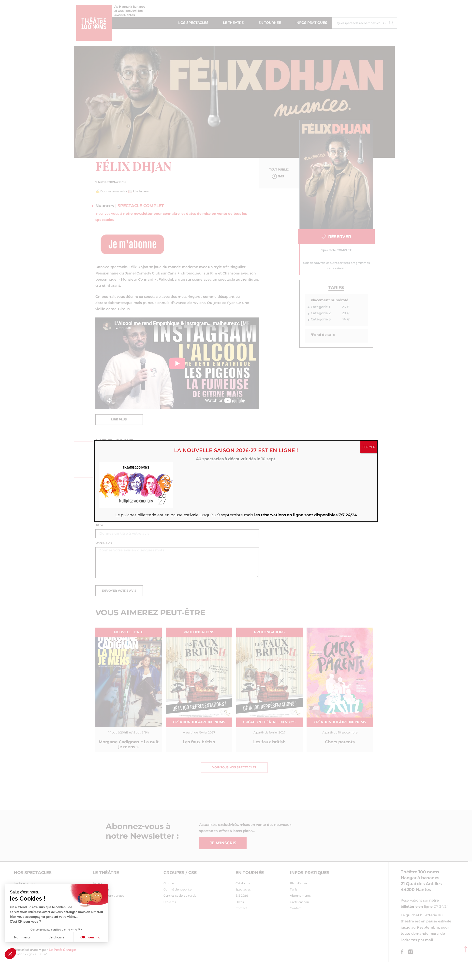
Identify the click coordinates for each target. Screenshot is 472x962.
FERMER (368, 446)
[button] (10, 954)
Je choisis (56, 937)
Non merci (22, 937)
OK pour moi (91, 937)
